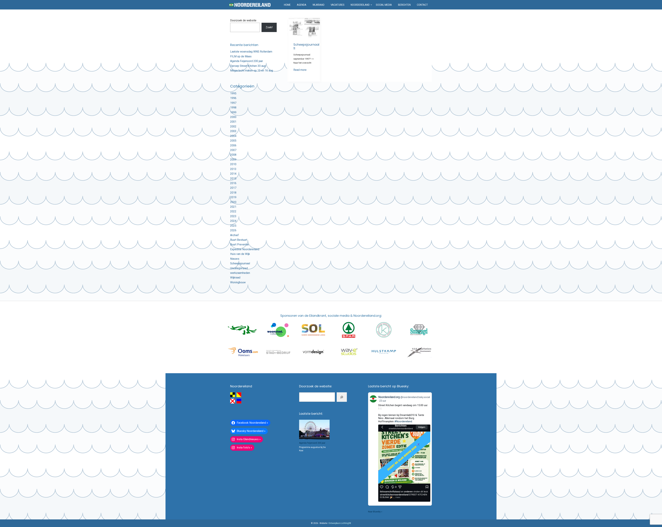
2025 (233, 225)
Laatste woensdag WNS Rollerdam (251, 51)
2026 (233, 230)
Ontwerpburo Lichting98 (339, 523)
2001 (233, 121)
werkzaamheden (240, 273)
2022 (233, 211)
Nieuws (234, 258)
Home (287, 4)
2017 (233, 187)
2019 (233, 197)
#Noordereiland (403, 421)
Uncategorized (239, 268)
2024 (233, 221)
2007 (233, 150)
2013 (233, 169)
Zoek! (269, 27)
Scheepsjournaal (240, 263)
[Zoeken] (342, 397)
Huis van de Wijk (240, 254)
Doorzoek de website (243, 20)
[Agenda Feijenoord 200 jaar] (314, 429)
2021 (233, 206)
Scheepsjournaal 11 (306, 46)
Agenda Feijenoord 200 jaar (246, 61)
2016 (233, 183)
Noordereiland (360, 4)
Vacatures (337, 4)
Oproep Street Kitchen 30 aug (248, 66)
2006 (233, 145)
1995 (233, 93)
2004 (233, 136)
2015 (233, 178)
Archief (234, 235)
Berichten (404, 4)
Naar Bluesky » (375, 511)
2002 (233, 126)
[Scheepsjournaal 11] (304, 28)
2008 (233, 154)
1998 (233, 107)
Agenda (301, 4)
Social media (384, 4)
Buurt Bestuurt (238, 239)
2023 (233, 216)
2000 (233, 117)
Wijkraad (318, 4)
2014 (233, 173)
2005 (233, 140)
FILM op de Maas (241, 56)
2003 (233, 131)
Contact (422, 4)
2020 (233, 202)
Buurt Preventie (239, 244)
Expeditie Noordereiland (244, 249)
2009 (233, 159)
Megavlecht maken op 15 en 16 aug (251, 70)
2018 (233, 192)
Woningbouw (238, 282)
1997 (233, 103)
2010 (233, 164)
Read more (300, 69)
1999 (233, 112)
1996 (233, 98)
